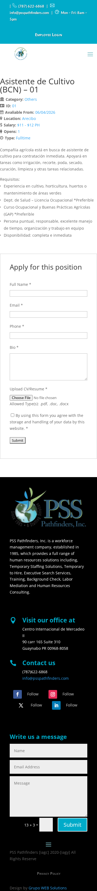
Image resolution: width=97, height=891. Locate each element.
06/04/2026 (45, 112)
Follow (33, 693)
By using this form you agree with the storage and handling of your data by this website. (47, 422)
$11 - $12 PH (28, 125)
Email (16, 305)
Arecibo (29, 118)
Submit (72, 824)
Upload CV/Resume (28, 388)
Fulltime (23, 137)
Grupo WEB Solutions (48, 887)
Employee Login (48, 35)
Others (31, 99)
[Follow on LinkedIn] (56, 705)
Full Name (20, 284)
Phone (17, 326)
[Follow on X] (21, 705)
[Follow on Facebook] (17, 694)
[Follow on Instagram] (52, 694)
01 (14, 105)
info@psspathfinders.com (45, 678)
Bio (14, 347)
